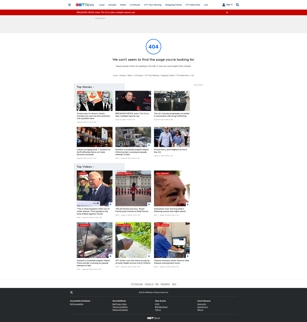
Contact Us (149, 284)
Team (174, 284)
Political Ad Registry (120, 310)
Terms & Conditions (120, 307)
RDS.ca (200, 310)
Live (206, 5)
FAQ (157, 284)
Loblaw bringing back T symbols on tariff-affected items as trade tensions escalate (93, 152)
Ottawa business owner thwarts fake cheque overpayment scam (171, 261)
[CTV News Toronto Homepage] (85, 4)
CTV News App (137, 284)
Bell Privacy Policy (119, 304)
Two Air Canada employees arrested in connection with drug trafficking (171, 114)
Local (101, 5)
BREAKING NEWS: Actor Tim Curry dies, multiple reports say (132, 114)
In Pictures (135, 5)
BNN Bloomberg (161, 307)
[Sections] (69, 4)
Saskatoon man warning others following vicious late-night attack (170, 210)
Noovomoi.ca (202, 307)
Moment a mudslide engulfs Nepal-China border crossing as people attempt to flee (132, 152)
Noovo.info (201, 304)
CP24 (157, 304)
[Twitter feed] (71, 292)
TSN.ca (158, 310)
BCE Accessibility (76, 304)
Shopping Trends (173, 5)
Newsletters (165, 284)
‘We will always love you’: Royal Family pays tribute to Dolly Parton (131, 210)
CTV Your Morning (152, 5)
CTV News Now (193, 5)
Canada (112, 5)
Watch (123, 5)
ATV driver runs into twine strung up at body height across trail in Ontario (133, 261)
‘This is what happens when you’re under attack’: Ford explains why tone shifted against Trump (93, 211)
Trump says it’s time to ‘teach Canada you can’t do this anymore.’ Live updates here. (93, 116)
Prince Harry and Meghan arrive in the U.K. (170, 150)
